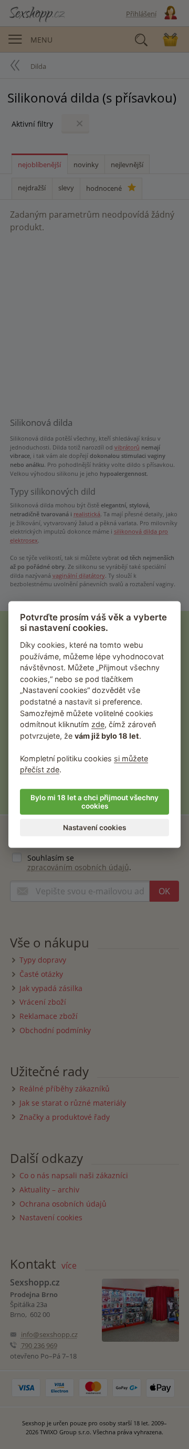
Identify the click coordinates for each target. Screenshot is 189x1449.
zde (97, 724)
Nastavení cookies (94, 827)
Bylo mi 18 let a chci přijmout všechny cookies (94, 801)
